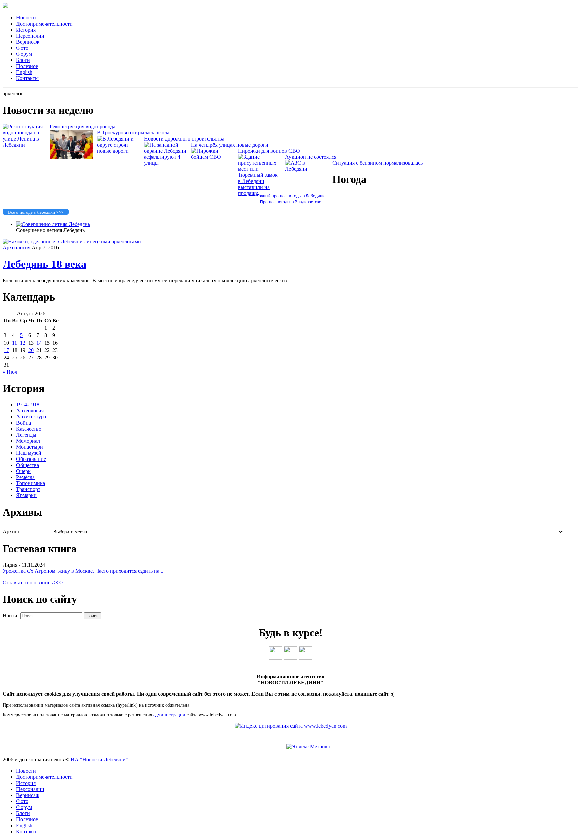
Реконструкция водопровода (82, 126)
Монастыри (29, 447)
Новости (26, 18)
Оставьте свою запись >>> (33, 582)
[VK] (275, 658)
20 (31, 350)
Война (23, 423)
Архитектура (31, 416)
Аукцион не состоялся (310, 157)
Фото (22, 48)
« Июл (10, 372)
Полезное (27, 66)
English (24, 72)
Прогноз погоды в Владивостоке (290, 202)
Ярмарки (26, 495)
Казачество (28, 429)
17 (6, 350)
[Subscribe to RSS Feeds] (305, 658)
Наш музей (28, 453)
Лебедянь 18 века (44, 264)
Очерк (23, 471)
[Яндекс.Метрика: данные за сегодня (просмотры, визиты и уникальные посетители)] (308, 747)
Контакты (27, 78)
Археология (16, 247)
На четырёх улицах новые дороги (229, 145)
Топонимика (30, 483)
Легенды (26, 435)
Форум (24, 54)
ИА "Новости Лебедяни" (99, 759)
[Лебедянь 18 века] (72, 241)
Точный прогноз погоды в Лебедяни (291, 196)
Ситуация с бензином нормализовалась (377, 163)
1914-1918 (27, 404)
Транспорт (28, 489)
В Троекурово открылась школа (133, 132)
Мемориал (28, 441)
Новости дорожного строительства (184, 139)
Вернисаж (27, 42)
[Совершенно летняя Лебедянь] (53, 224)
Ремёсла (25, 477)
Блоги (23, 60)
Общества (27, 465)
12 (22, 343)
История (26, 30)
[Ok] (290, 658)
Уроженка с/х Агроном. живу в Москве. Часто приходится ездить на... (83, 571)
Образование (31, 459)
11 (14, 343)
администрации (169, 714)
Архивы (12, 531)
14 (39, 343)
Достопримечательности (44, 24)
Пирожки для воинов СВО (269, 151)
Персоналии (30, 36)
